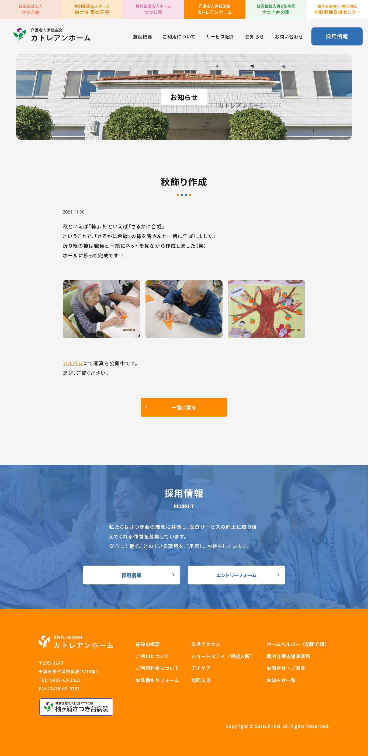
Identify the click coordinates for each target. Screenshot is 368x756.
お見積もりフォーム (157, 680)
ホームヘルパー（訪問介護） (298, 644)
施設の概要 (148, 644)
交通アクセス (205, 644)
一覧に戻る (184, 407)
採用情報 (337, 36)
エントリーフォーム (236, 575)
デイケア (201, 668)
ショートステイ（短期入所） (222, 656)
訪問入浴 (201, 680)
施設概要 (142, 36)
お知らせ (254, 36)
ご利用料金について (157, 668)
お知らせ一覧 (281, 680)
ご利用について (179, 36)
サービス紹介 (220, 36)
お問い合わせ (289, 36)
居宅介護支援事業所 (288, 656)
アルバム (73, 363)
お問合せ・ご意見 (286, 668)
